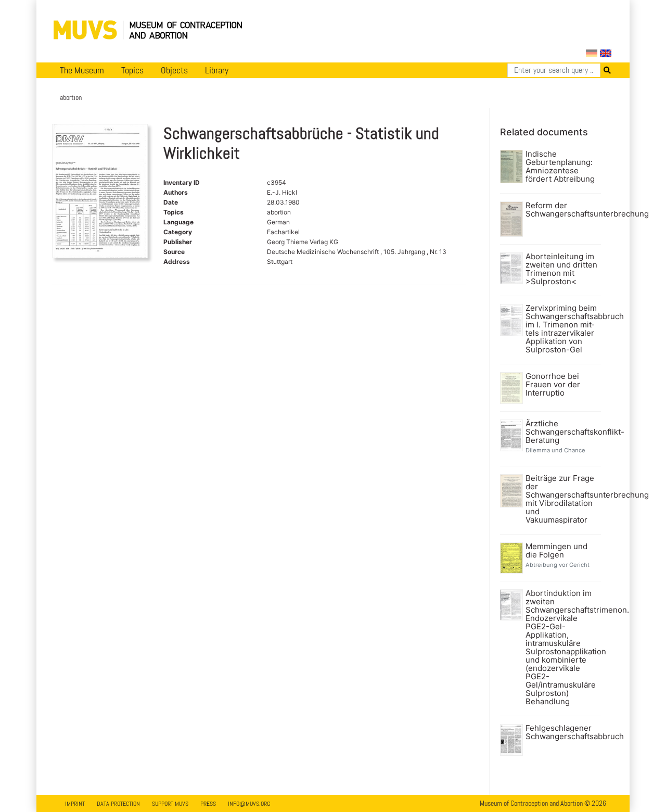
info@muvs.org (249, 804)
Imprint (75, 804)
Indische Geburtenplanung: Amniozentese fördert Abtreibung (560, 166)
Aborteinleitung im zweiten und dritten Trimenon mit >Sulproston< (561, 269)
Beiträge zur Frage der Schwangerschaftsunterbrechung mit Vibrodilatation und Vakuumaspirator (562, 499)
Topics (132, 70)
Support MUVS (170, 804)
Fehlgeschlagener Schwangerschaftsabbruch (562, 732)
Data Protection (118, 804)
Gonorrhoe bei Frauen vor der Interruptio (553, 384)
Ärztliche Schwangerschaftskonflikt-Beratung (562, 432)
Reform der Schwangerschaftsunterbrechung (562, 209)
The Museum (82, 70)
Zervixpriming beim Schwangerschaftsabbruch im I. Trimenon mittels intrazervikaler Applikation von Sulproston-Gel (562, 329)
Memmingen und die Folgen (556, 550)
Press (208, 804)
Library (216, 70)
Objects (174, 70)
